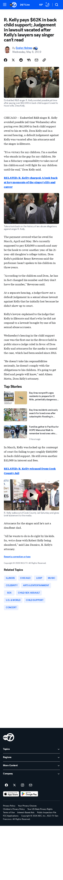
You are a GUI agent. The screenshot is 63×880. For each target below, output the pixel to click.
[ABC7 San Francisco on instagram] (22, 785)
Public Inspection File (46, 812)
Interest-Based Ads (25, 812)
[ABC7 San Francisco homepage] (13, 4)
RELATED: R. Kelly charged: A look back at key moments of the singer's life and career (30, 182)
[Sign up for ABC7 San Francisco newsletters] (30, 785)
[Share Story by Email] (36, 60)
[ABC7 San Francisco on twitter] (14, 785)
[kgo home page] (8, 737)
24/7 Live (25, 4)
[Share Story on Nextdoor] (29, 60)
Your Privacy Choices (27, 806)
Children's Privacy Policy (14, 809)
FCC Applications (10, 816)
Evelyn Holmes (24, 48)
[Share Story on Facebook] (5, 60)
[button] (4, 4)
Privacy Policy (9, 806)
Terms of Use (9, 812)
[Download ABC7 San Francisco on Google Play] (29, 794)
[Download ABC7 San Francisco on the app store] (11, 794)
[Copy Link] (44, 60)
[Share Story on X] (13, 60)
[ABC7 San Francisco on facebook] (6, 785)
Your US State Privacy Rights (40, 809)
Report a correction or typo (17, 556)
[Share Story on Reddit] (21, 60)
